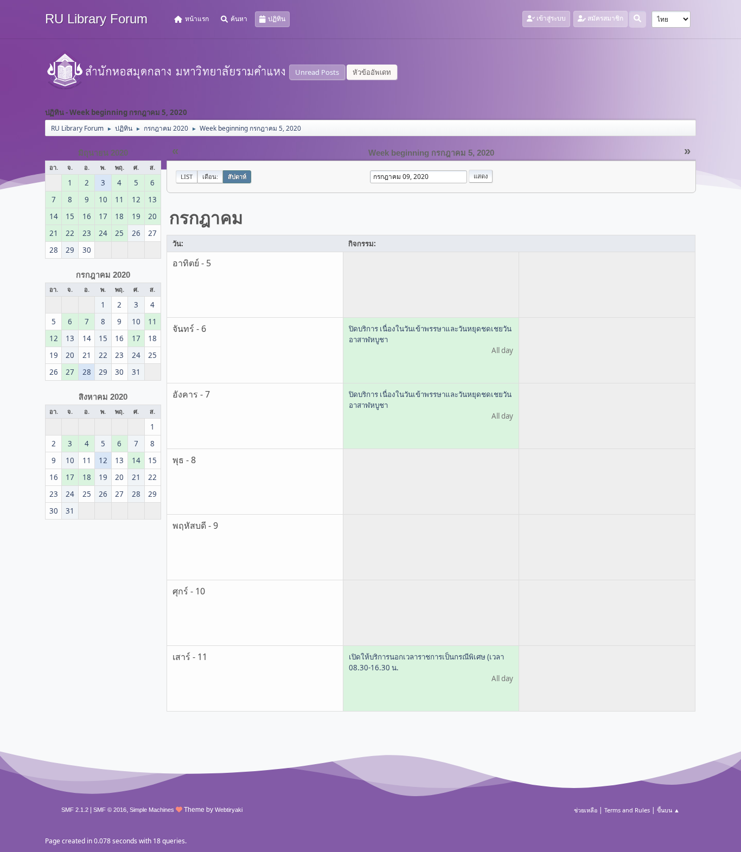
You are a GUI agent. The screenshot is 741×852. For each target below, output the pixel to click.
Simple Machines (152, 809)
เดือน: (210, 176)
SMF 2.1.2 (74, 809)
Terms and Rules (627, 810)
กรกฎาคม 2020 (103, 275)
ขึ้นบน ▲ (668, 810)
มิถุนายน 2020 (103, 153)
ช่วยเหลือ (585, 810)
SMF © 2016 (109, 809)
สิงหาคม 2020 (103, 397)
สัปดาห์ (237, 176)
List (187, 176)
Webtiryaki (228, 809)
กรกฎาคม (206, 217)
